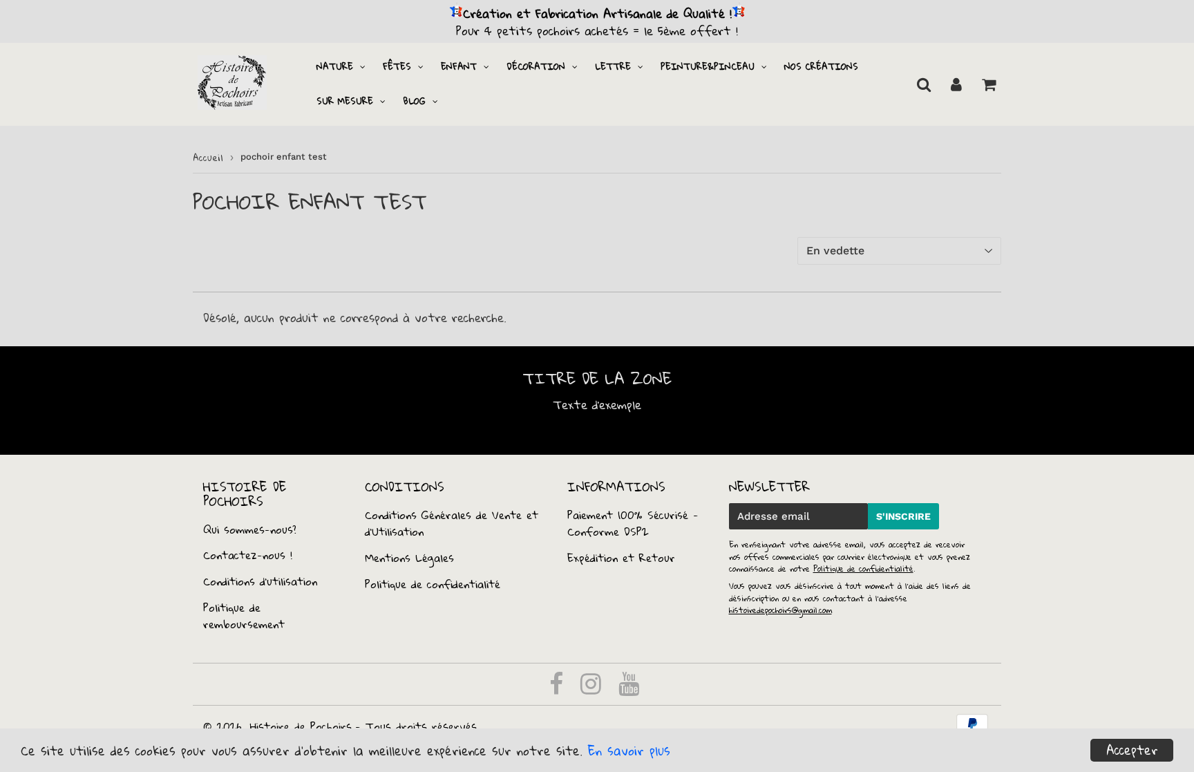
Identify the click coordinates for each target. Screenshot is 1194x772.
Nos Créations (821, 66)
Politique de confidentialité (432, 584)
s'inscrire (903, 516)
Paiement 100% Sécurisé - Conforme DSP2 (633, 523)
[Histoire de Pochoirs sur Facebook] (558, 688)
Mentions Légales (409, 557)
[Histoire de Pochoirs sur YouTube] (629, 688)
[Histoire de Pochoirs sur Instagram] (593, 688)
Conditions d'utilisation (260, 581)
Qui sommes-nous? (249, 529)
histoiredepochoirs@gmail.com (780, 610)
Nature (334, 66)
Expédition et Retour (621, 557)
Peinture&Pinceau (708, 66)
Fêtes (397, 66)
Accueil (208, 157)
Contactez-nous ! (247, 555)
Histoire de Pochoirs (301, 726)
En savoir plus (629, 750)
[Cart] (988, 84)
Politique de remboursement (244, 615)
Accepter (1132, 750)
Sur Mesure (344, 101)
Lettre (613, 66)
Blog (414, 101)
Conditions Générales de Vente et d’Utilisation (451, 523)
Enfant (459, 66)
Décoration (535, 66)
